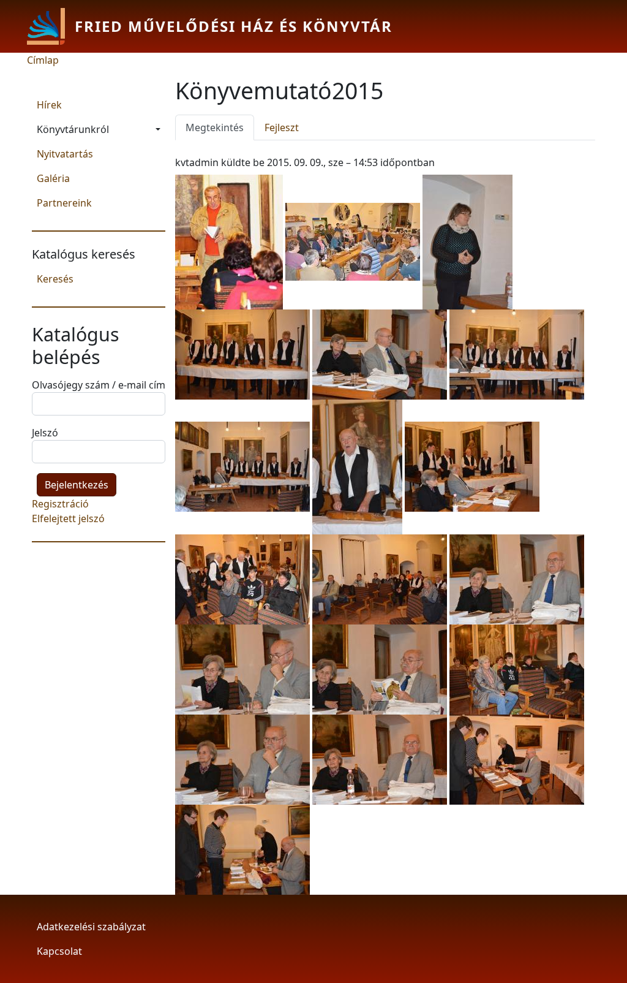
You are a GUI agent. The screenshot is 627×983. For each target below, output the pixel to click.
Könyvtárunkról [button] (73, 129)
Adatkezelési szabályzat (91, 926)
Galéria (53, 178)
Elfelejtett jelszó (68, 518)
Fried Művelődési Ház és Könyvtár (233, 26)
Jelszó (45, 432)
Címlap (43, 60)
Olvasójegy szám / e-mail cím (98, 385)
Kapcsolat (59, 951)
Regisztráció (60, 503)
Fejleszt (282, 127)
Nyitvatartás (65, 154)
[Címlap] (51, 26)
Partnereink (64, 203)
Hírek (49, 105)
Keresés (55, 279)
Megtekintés (220, 127)
